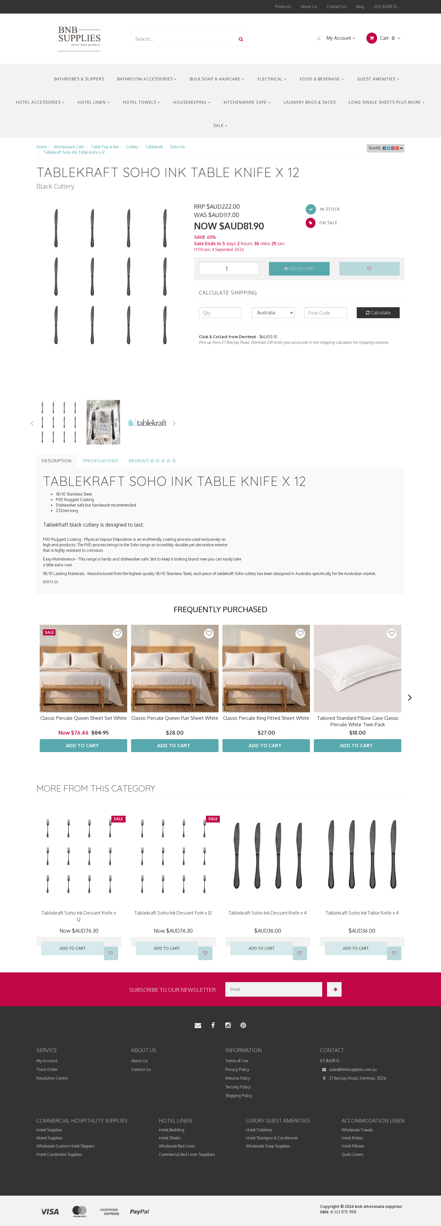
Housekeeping (190, 102)
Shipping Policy (238, 1095)
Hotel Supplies (49, 1129)
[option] (110, 277)
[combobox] (183, 39)
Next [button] (174, 422)
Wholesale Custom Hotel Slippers (65, 1146)
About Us (309, 6)
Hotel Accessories (39, 102)
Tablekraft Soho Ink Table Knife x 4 (362, 913)
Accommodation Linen (373, 1120)
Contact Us (336, 6)
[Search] (241, 39)
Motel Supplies (49, 1138)
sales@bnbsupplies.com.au (352, 1069)
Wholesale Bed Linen (177, 1146)
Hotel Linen (92, 102)
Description (57, 460)
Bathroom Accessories (145, 79)
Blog (360, 6)
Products (283, 6)
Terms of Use (236, 1060)
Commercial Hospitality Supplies (82, 1120)
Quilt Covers (352, 1154)
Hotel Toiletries (259, 1129)
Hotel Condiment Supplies (59, 1154)
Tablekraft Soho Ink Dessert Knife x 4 (268, 913)
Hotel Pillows (353, 1146)
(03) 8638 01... (387, 6)
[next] (410, 698)
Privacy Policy (237, 1069)
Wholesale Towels (357, 1129)
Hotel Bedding (171, 1129)
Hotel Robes (352, 1138)
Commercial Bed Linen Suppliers (187, 1154)
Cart (387, 38)
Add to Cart (301, 268)
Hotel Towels (140, 102)
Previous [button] (31, 422)
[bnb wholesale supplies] (79, 38)
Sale (219, 125)
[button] (391, 633)
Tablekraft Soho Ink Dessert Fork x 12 (173, 913)
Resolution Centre (51, 1078)
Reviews (139, 460)
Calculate (380, 312)
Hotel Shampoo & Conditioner (272, 1138)
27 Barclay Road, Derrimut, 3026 (357, 1078)
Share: (375, 148)
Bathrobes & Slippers (79, 79)
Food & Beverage (320, 79)
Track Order (46, 1069)
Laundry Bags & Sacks (310, 102)
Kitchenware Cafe (246, 102)
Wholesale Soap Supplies (268, 1146)
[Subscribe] (334, 989)
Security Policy (238, 1087)
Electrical (271, 79)
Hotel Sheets (169, 1138)
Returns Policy (237, 1078)
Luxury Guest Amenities (278, 1120)
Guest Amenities (377, 79)
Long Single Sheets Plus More (385, 102)
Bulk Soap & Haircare (216, 79)
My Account (339, 38)
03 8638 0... (331, 1060)
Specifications (100, 460)
